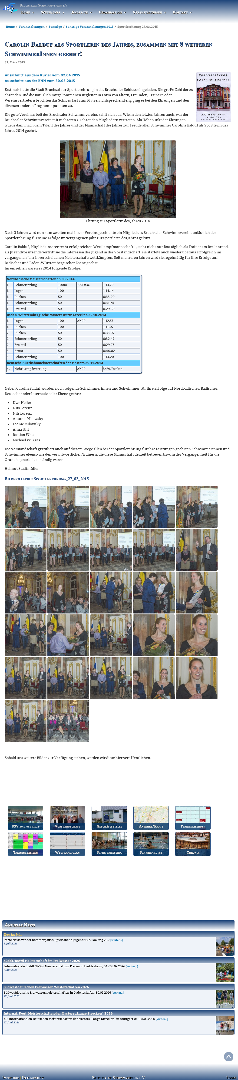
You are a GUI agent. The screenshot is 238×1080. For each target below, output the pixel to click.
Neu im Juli (13, 934)
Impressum (10, 1077)
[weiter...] (116, 940)
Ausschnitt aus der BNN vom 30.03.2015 (40, 80)
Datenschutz (30, 1077)
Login (231, 1077)
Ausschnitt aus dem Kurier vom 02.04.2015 (42, 75)
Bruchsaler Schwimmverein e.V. (119, 1077)
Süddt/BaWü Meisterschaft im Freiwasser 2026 (42, 960)
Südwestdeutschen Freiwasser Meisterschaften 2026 (46, 987)
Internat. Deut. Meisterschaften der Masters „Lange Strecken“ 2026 (58, 1013)
